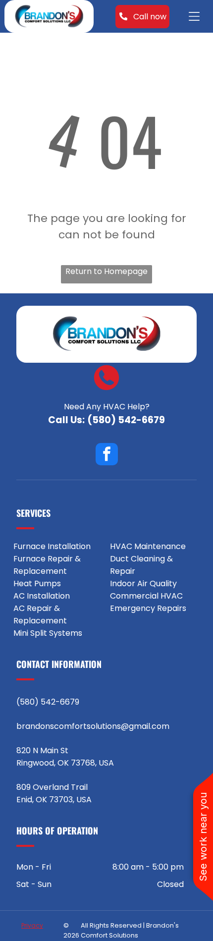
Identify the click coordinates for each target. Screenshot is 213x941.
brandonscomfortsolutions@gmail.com (92, 726)
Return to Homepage (106, 271)
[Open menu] (194, 16)
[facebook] (107, 455)
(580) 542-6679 (126, 420)
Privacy (32, 925)
